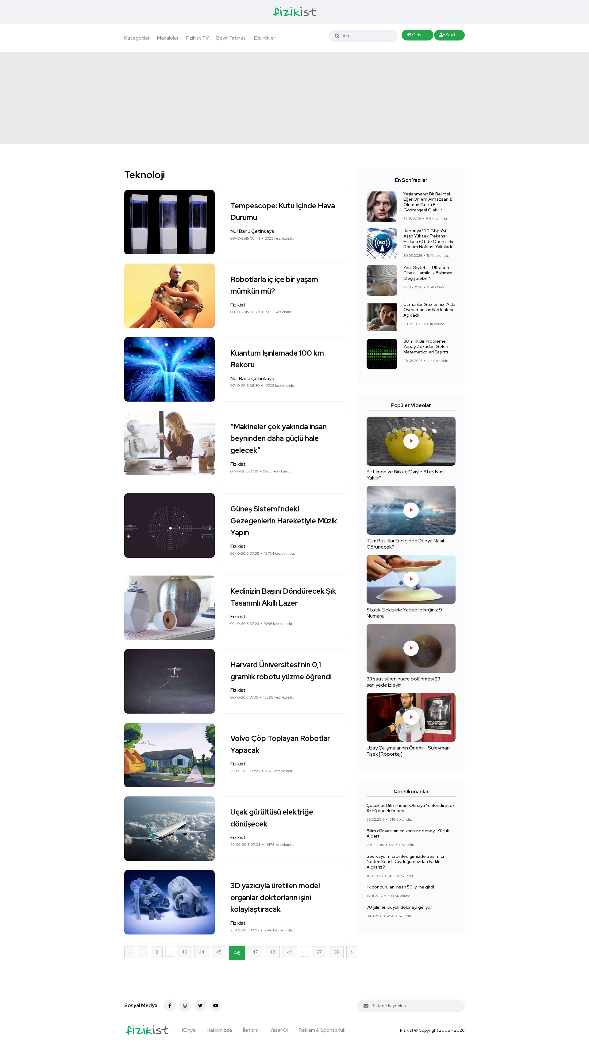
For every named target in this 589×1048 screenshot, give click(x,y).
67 (318, 952)
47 (255, 952)
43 (184, 952)
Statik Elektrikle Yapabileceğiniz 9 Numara (404, 613)
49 (290, 952)
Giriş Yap (414, 36)
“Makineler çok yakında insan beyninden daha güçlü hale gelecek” (278, 438)
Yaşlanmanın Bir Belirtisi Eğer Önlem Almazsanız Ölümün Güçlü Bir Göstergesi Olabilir (427, 202)
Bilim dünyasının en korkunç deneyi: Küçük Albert (408, 833)
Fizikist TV (197, 38)
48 (272, 952)
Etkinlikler (264, 38)
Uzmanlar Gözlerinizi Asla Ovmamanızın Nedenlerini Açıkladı (429, 310)
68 (336, 952)
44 (201, 952)
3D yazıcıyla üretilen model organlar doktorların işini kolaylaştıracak (275, 897)
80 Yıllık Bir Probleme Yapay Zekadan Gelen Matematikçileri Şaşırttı (425, 346)
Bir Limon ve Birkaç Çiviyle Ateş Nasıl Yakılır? (406, 474)
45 (218, 952)
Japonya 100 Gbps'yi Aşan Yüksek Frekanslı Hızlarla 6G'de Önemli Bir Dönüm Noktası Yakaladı (428, 239)
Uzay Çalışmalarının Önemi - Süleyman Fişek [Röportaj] (408, 751)
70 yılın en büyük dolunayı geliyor (399, 907)
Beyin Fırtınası (231, 38)
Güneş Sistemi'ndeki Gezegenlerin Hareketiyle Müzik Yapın (283, 520)
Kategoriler (137, 38)
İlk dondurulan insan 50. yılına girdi (400, 887)
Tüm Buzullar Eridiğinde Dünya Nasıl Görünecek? (405, 543)
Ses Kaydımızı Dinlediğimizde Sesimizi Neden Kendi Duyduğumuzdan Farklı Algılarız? (405, 861)
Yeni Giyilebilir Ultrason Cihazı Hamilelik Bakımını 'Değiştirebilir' (427, 273)
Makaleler (168, 38)
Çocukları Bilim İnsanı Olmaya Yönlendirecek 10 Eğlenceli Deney (411, 808)
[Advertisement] (294, 98)
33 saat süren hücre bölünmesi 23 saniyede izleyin (403, 682)
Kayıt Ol (447, 36)
